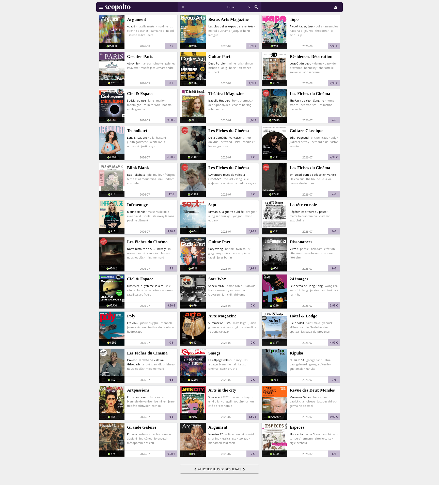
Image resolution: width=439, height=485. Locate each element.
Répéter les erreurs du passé (308, 212)
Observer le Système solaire (145, 286)
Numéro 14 (297, 360)
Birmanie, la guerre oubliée (226, 212)
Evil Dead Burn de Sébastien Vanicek (313, 174)
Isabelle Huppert (219, 100)
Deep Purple (216, 63)
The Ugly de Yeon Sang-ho (307, 100)
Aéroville (132, 63)
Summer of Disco (219, 323)
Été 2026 (132, 323)
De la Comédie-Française (224, 137)
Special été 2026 (218, 397)
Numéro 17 (215, 434)
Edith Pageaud (299, 137)
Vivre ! (294, 249)
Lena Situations (137, 137)
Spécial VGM (216, 286)
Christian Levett (137, 397)
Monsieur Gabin (300, 397)
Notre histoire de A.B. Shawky (146, 249)
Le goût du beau (300, 63)
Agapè (131, 26)
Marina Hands (136, 212)
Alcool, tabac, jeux (301, 26)
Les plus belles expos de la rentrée (230, 26)
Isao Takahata (136, 174)
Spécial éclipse (136, 100)
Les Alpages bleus (219, 360)
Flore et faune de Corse (305, 434)
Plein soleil (297, 323)
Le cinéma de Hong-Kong (306, 286)
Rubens (132, 434)
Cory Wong (215, 249)
